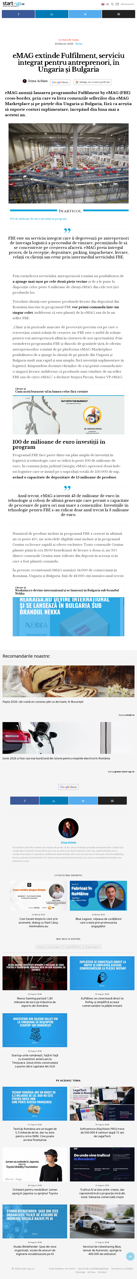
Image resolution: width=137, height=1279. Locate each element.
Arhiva (91, 1272)
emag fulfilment (73, 946)
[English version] (103, 4)
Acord (93, 1268)
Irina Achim (37, 81)
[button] (108, 4)
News (79, 43)
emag (40, 946)
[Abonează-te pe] (60, 82)
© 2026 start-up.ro (23, 1268)
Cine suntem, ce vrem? (62, 1268)
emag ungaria (54, 946)
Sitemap (80, 1272)
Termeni (122, 1268)
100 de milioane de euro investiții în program (38, 218)
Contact (102, 1272)
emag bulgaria (92, 946)
